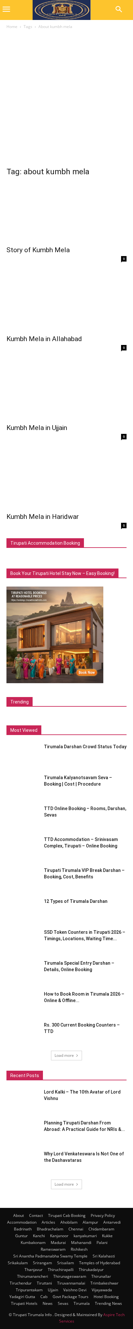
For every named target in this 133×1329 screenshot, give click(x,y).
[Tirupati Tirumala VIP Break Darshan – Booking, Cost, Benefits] (22, 878)
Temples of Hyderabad (99, 1263)
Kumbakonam (33, 1242)
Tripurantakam (29, 1290)
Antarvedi (112, 1222)
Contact (36, 1215)
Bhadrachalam (50, 1229)
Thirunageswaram (69, 1276)
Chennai (75, 1229)
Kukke (107, 1235)
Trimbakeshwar (104, 1283)
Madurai (58, 1242)
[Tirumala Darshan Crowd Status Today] (20, 753)
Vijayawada (102, 1290)
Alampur (90, 1222)
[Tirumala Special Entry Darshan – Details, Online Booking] (22, 971)
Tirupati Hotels (24, 1303)
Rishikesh (79, 1249)
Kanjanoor (59, 1235)
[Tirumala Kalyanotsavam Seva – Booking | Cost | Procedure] (22, 785)
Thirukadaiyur (91, 1269)
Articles (48, 1222)
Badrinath (23, 1229)
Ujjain (53, 1290)
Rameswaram (53, 1249)
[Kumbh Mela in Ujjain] (66, 390)
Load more (64, 1055)
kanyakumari (85, 1235)
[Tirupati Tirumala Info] (61, 10)
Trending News (108, 1303)
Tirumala (82, 1303)
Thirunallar (101, 1276)
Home (11, 26)
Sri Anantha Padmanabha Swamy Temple (50, 1256)
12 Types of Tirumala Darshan (75, 901)
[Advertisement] (66, 99)
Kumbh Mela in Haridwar (42, 517)
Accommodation (21, 1222)
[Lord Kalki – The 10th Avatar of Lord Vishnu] (22, 1100)
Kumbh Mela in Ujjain (36, 428)
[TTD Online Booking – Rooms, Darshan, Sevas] (22, 816)
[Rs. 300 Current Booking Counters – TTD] (22, 1033)
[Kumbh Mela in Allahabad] (66, 301)
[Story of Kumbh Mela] (66, 212)
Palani (102, 1242)
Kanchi (39, 1235)
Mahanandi (81, 1242)
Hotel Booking (106, 1296)
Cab (43, 1296)
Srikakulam (18, 1263)
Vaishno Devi (75, 1290)
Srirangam (42, 1263)
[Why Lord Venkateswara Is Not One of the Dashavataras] (22, 1162)
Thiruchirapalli (61, 1269)
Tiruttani (44, 1283)
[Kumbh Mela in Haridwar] (66, 479)
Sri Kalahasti (104, 1256)
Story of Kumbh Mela (38, 250)
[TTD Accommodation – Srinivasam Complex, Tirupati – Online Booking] (22, 847)
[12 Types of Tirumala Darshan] (22, 909)
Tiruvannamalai (71, 1283)
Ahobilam (68, 1222)
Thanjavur (34, 1269)
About (18, 1215)
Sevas (63, 1303)
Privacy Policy (103, 1215)
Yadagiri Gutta (22, 1296)
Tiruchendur (21, 1283)
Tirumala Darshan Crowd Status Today (85, 746)
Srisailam (65, 1263)
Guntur (21, 1235)
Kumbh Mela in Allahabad (44, 339)
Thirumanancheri (32, 1276)
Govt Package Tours (70, 1296)
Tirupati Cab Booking (67, 1215)
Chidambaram (101, 1229)
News (48, 1303)
